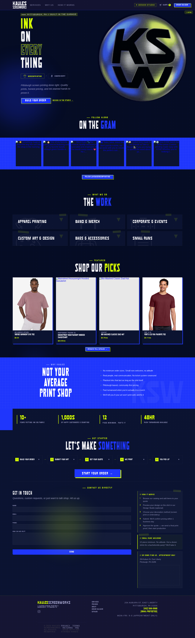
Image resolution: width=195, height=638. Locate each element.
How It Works (66, 5)
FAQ (77, 628)
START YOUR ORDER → (97, 473)
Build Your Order (35, 100)
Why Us (49, 5)
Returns (68, 628)
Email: (15, 514)
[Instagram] (39, 612)
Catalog (95, 612)
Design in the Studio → (63, 100)
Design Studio (145, 5)
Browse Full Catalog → (97, 349)
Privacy (65, 626)
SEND (71, 552)
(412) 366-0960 (150, 609)
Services (35, 5)
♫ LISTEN (188, 12)
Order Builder (182, 5)
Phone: (15, 523)
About (94, 607)
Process (95, 604)
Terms (76, 626)
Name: (15, 505)
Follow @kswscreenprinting (97, 177)
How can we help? (19, 531)
